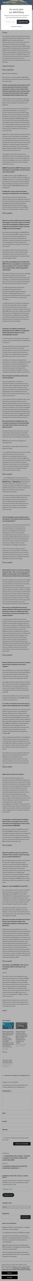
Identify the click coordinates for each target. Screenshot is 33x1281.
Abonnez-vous (23, 22)
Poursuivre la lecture (16, 26)
